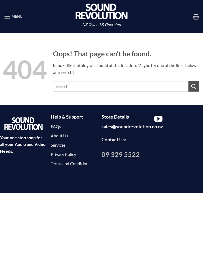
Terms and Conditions (70, 163)
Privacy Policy (63, 154)
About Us (59, 135)
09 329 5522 (121, 154)
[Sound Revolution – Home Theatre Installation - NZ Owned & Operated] (101, 11)
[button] (13, 16)
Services (58, 144)
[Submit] (193, 86)
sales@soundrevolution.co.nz (132, 126)
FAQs (56, 126)
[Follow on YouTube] (158, 119)
